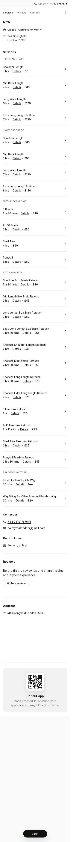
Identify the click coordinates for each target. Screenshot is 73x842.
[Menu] (65, 12)
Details (17, 71)
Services (8, 12)
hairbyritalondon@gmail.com (26, 528)
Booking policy (17, 545)
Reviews (21, 12)
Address (35, 12)
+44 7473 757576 (57, 3)
